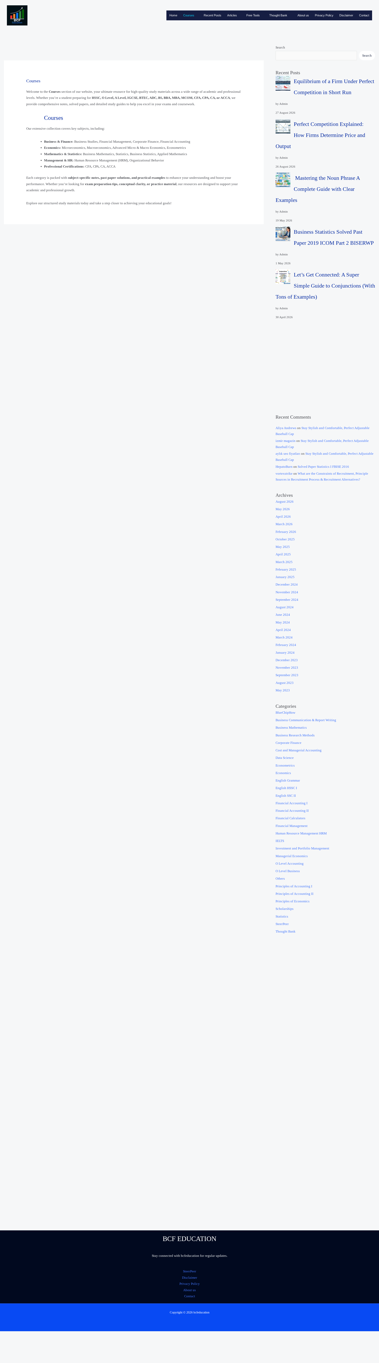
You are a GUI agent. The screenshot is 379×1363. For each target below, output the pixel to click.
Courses (188, 15)
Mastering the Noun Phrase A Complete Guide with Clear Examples (318, 189)
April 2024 (283, 630)
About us (303, 15)
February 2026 (286, 532)
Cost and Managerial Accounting (299, 750)
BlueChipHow (285, 712)
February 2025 (286, 569)
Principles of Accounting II (294, 894)
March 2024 (284, 637)
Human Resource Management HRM (301, 833)
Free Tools (253, 15)
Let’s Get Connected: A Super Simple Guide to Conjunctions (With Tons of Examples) (325, 286)
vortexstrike (284, 473)
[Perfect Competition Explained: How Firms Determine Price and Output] (283, 126)
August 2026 (285, 501)
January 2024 (285, 652)
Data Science (285, 758)
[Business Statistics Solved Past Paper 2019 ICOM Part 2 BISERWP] (283, 233)
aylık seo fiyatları (288, 454)
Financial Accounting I (292, 803)
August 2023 (285, 683)
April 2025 (283, 554)
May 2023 (283, 690)
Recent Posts (212, 15)
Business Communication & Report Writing (306, 720)
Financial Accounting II (292, 811)
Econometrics (285, 765)
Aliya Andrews (286, 428)
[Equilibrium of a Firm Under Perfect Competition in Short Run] (283, 83)
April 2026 (283, 516)
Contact (364, 15)
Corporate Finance (288, 743)
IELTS (280, 841)
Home (173, 15)
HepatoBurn (284, 467)
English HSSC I (286, 788)
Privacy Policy (324, 15)
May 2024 (283, 622)
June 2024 (283, 615)
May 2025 (283, 547)
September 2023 (287, 675)
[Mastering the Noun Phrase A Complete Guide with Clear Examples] (283, 179)
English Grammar (288, 780)
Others (280, 878)
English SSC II (286, 796)
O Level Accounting (290, 863)
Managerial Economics (292, 856)
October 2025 (285, 539)
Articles (232, 15)
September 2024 (287, 600)
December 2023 (287, 660)
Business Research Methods (295, 735)
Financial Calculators (290, 818)
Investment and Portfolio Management (302, 848)
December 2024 (287, 584)
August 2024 (285, 607)
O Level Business (288, 871)
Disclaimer (346, 15)
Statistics (282, 916)
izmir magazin (286, 441)
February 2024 (286, 645)
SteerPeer (282, 924)
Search (280, 47)
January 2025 (285, 577)
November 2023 (287, 667)
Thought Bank (278, 15)
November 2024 (287, 592)
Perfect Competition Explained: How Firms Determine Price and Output (320, 135)
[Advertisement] (325, 367)
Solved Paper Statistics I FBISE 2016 (323, 467)
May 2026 (283, 509)
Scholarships (285, 909)
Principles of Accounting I (294, 886)
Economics (283, 773)
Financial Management (292, 826)
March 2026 (284, 524)
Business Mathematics (291, 727)
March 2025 (284, 562)
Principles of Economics (293, 901)
